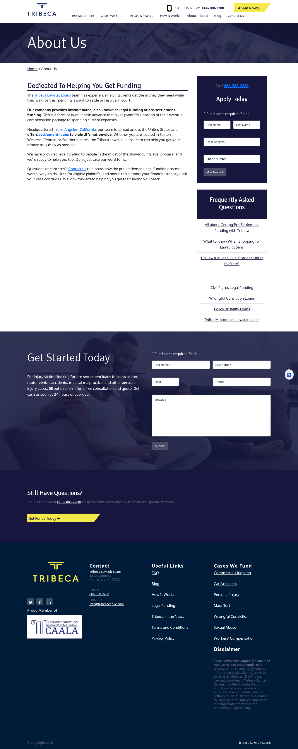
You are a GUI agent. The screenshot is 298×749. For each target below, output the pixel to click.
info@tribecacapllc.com (106, 604)
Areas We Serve (141, 15)
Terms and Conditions (170, 627)
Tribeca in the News (168, 616)
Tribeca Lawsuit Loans (52, 95)
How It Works (170, 15)
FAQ (155, 572)
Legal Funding (163, 605)
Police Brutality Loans (232, 308)
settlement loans (54, 134)
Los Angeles (68, 129)
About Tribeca (197, 15)
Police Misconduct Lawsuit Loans (232, 319)
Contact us (77, 168)
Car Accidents (225, 583)
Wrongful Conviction (231, 616)
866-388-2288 (213, 7)
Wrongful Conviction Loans (232, 298)
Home (32, 68)
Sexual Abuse (225, 627)
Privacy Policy (163, 638)
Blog (217, 15)
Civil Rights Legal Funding (232, 287)
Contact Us (236, 15)
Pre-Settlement (83, 15)
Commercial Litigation (232, 572)
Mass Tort (222, 605)
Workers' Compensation (234, 638)
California (88, 129)
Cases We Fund (112, 15)
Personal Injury (226, 594)
